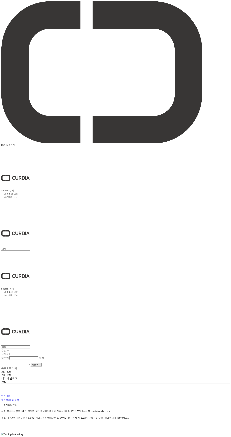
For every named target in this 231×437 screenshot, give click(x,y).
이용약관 (5, 395)
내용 (41, 357)
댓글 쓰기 (36, 364)
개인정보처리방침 (10, 400)
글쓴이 (5, 357)
